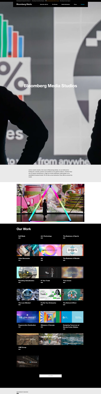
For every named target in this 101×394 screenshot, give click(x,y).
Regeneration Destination (27, 325)
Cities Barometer (24, 258)
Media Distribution (66, 4)
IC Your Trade (45, 280)
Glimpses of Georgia (48, 325)
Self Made (21, 236)
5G (42, 258)
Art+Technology (46, 236)
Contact (82, 4)
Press (75, 4)
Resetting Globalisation (26, 280)
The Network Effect (69, 303)
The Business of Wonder (71, 258)
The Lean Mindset (24, 303)
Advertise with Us (44, 4)
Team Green (67, 280)
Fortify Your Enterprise (48, 303)
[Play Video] (50, 203)
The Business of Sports (71, 236)
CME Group (22, 347)
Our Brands (54, 4)
